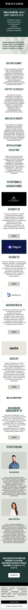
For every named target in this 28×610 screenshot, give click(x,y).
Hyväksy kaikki (14, 602)
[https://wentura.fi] (14, 3)
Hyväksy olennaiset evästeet (14, 606)
